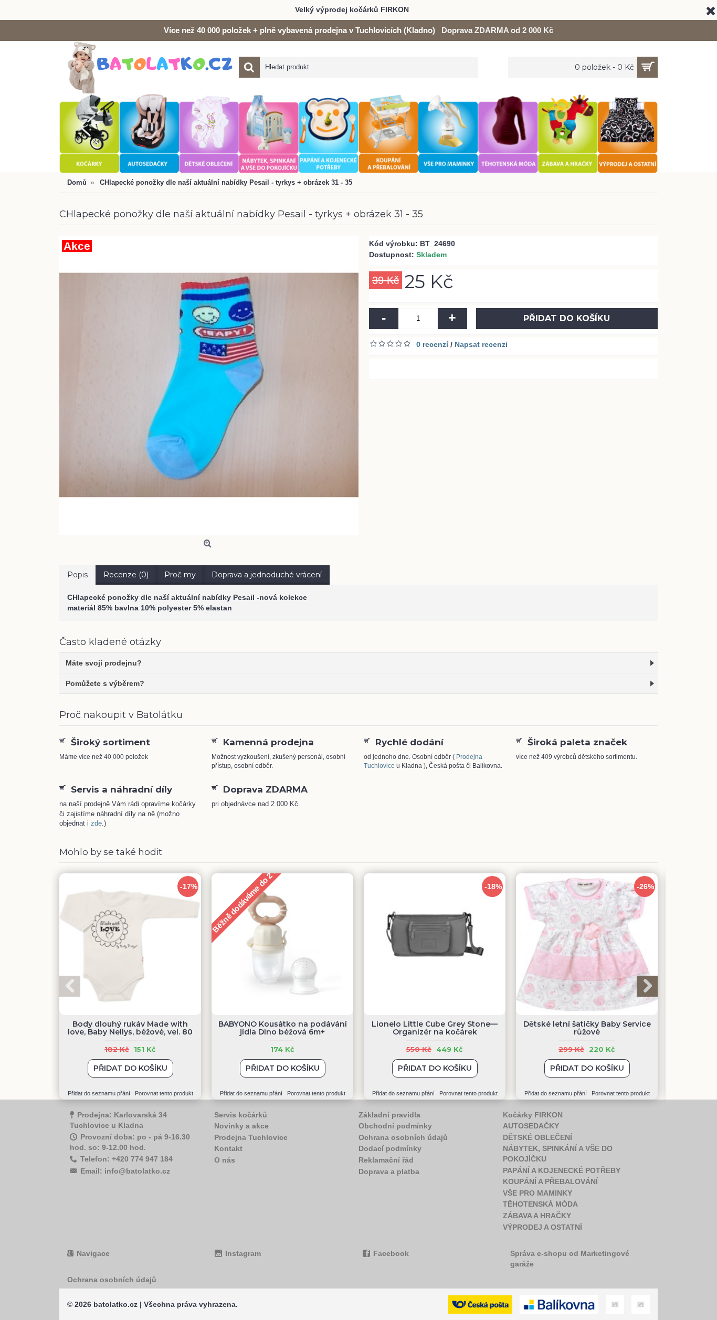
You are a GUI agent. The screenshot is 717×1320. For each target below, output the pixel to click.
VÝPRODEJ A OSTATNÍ (542, 1227)
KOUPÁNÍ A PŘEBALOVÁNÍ (550, 1181)
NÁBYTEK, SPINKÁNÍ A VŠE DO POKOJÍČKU (558, 1153)
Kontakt (228, 1148)
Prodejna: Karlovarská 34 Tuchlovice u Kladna (118, 1120)
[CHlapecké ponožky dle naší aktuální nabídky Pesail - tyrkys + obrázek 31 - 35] (208, 385)
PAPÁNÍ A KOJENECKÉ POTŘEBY (561, 1170)
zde (96, 823)
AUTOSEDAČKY (531, 1126)
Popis (77, 574)
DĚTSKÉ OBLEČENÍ (537, 1137)
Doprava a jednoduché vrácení (267, 574)
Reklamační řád (386, 1160)
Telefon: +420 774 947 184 (126, 1159)
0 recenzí (432, 344)
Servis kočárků (240, 1115)
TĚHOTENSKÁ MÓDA (540, 1204)
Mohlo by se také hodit (110, 852)
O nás (224, 1160)
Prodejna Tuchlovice (251, 1137)
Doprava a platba (388, 1171)
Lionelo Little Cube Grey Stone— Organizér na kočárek (435, 1028)
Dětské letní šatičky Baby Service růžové (587, 1028)
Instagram (243, 1253)
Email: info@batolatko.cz (125, 1171)
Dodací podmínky (389, 1148)
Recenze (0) (126, 574)
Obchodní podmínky (395, 1126)
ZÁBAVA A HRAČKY (537, 1215)
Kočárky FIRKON (533, 1115)
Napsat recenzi (481, 344)
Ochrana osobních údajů (403, 1137)
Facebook (391, 1253)
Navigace (93, 1253)
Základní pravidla (389, 1115)
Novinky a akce (241, 1126)
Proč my (180, 574)
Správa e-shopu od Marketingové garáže (569, 1258)
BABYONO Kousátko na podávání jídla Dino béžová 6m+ (282, 1028)
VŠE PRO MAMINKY (537, 1193)
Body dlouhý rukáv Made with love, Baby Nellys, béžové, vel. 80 (130, 1028)
